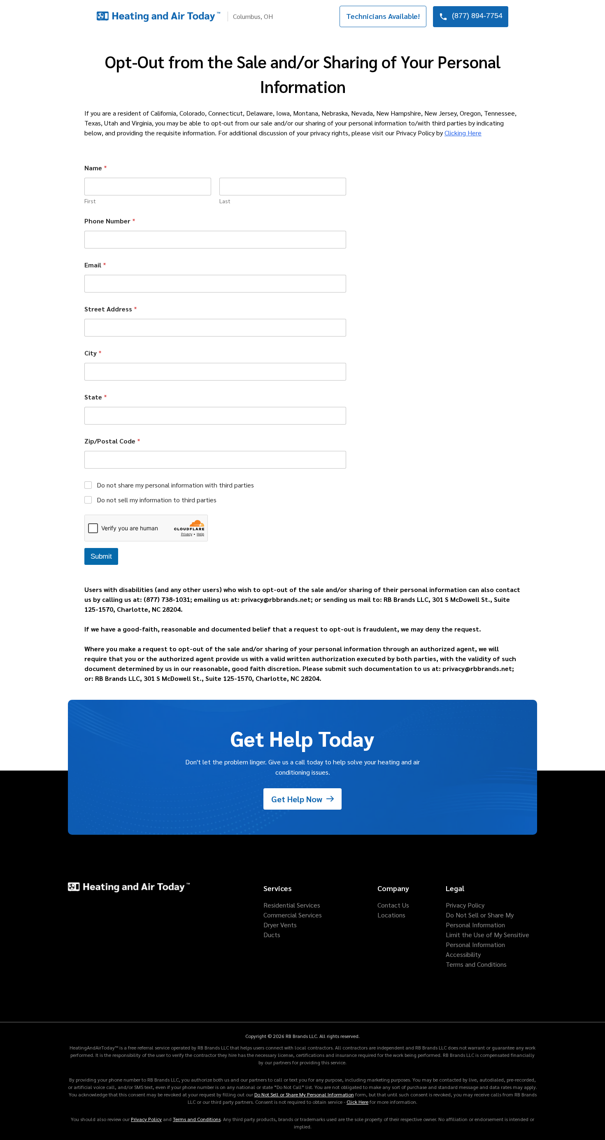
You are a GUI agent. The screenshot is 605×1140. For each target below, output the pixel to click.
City (93, 353)
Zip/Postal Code (112, 441)
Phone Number (109, 221)
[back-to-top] (585, 1120)
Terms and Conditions (197, 1119)
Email (95, 265)
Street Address (110, 309)
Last (224, 200)
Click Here (357, 1101)
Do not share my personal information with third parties (175, 485)
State (95, 397)
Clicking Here (463, 132)
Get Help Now (296, 799)
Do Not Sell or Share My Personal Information (304, 1094)
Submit (101, 556)
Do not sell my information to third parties (156, 500)
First (90, 200)
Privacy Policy (146, 1119)
